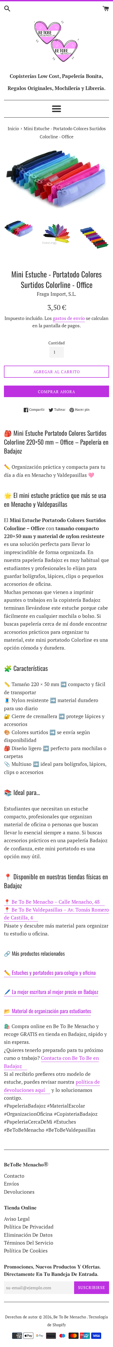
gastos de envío (69, 318)
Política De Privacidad (29, 1226)
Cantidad (56, 342)
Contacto (14, 1175)
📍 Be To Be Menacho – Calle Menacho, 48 (52, 901)
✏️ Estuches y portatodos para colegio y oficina (50, 972)
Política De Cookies (26, 1250)
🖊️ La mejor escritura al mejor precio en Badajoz (51, 992)
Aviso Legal (17, 1219)
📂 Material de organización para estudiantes (47, 1011)
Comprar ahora (56, 391)
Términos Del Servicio (28, 1242)
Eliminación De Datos (28, 1235)
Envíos (11, 1183)
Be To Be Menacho (70, 1316)
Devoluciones (19, 1191)
